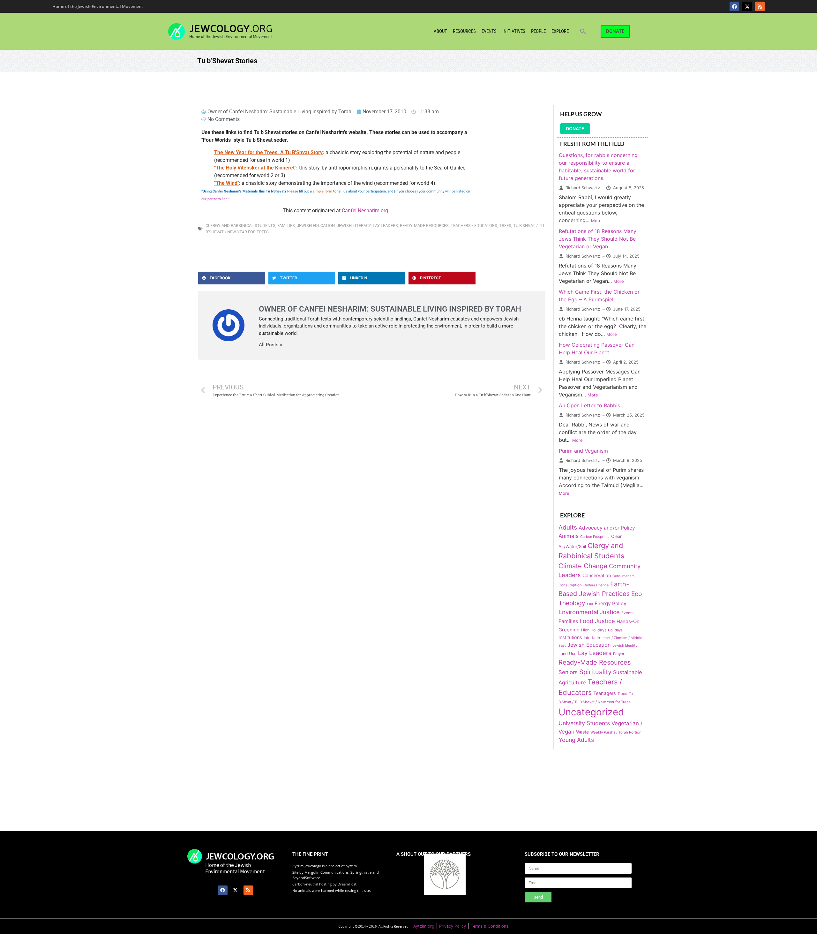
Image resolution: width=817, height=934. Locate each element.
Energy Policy (610, 603)
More (596, 220)
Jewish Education (316, 225)
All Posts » (270, 345)
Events (489, 31)
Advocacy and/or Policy (607, 528)
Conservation (596, 575)
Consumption (570, 585)
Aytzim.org (423, 926)
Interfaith (592, 637)
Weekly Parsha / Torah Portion (615, 732)
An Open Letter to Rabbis (589, 405)
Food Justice (597, 620)
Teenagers (604, 693)
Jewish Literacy (354, 225)
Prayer (618, 654)
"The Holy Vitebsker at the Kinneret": (256, 168)
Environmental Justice (589, 611)
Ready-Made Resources (424, 225)
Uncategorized (591, 712)
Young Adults (576, 739)
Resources (464, 31)
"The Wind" (226, 183)
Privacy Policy (452, 926)
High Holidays (593, 630)
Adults (567, 527)
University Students (584, 723)
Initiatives (513, 31)
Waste (582, 731)
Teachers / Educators (474, 225)
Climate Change (582, 566)
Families (286, 225)
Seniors (568, 672)
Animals (568, 536)
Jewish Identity (624, 645)
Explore (560, 31)
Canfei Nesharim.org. (365, 210)
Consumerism (623, 576)
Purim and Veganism (583, 451)
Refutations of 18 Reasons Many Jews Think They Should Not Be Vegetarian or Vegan (597, 239)
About (440, 31)
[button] (583, 31)
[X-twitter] (747, 6)
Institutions (570, 637)
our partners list (214, 199)
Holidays (615, 630)
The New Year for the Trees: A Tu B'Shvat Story (268, 152)
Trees (505, 225)
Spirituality (595, 672)
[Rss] (760, 6)
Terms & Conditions (489, 926)
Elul (590, 604)
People (538, 31)
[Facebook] (734, 6)
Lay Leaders (385, 225)
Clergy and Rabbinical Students (240, 225)
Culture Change (596, 585)
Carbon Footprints (595, 537)
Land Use (567, 653)
